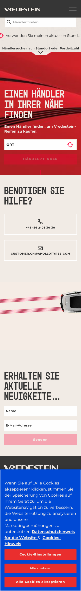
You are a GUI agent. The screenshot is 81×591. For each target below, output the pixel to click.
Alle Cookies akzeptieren (40, 582)
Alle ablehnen (40, 568)
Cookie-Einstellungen (41, 554)
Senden (40, 440)
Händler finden (40, 159)
